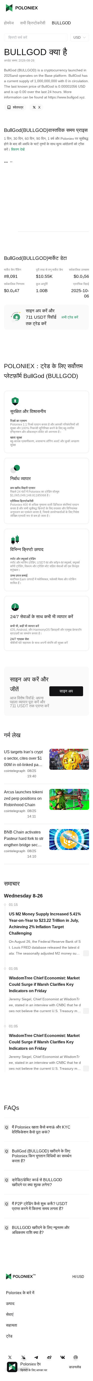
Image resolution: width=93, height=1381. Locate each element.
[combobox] (35, 37)
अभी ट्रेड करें (69, 317)
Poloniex (22, 8)
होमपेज (9, 23)
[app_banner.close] (86, 1362)
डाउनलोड (75, 1367)
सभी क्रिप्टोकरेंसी (32, 23)
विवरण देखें (18, 149)
